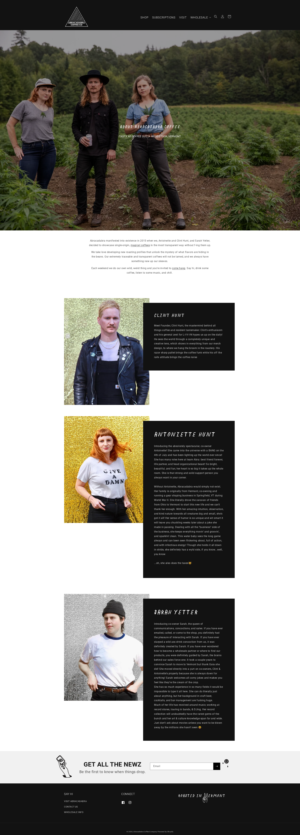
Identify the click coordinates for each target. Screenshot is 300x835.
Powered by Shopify (165, 831)
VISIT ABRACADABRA (75, 801)
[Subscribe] (216, 766)
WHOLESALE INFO (73, 812)
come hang (178, 268)
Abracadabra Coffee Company (145, 831)
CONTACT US (71, 806)
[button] (200, 17)
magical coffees (140, 245)
